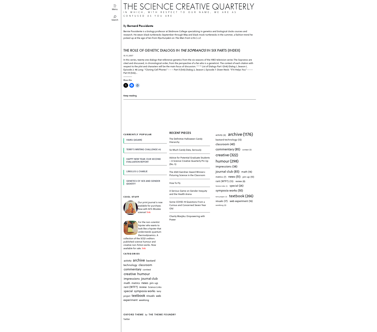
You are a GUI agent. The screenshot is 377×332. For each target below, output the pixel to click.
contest (147, 269)
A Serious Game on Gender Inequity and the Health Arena (188, 192)
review (143, 287)
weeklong (144, 300)
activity (128, 261)
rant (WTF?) (131, 287)
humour (143, 273)
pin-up (154, 283)
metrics (136, 283)
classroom (145, 265)
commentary (132, 269)
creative (130, 273)
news (144, 283)
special (128, 291)
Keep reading (130, 95)
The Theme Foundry (162, 314)
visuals (150, 296)
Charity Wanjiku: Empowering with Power (187, 217)
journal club (149, 278)
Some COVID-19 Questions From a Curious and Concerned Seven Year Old (187, 205)
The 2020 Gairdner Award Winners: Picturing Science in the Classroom (187, 173)
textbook (138, 295)
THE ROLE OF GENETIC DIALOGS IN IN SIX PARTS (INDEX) (181, 50)
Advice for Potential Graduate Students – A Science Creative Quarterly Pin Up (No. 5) (189, 161)
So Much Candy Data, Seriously (185, 149)
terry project (221, 196)
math (127, 283)
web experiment (241, 201)
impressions (132, 278)
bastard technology (229, 139)
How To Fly (174, 183)
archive (139, 260)
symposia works (144, 291)
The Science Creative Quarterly (188, 6)
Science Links (155, 287)
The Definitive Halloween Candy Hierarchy (185, 140)
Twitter (126, 319)
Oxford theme (133, 314)
